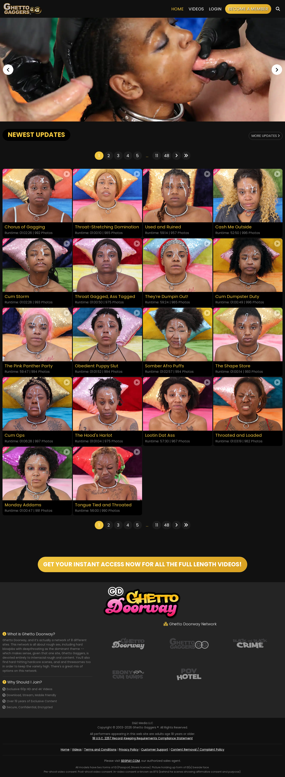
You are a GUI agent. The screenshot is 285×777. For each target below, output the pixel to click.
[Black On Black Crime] (250, 643)
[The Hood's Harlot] (107, 404)
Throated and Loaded (238, 435)
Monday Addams (23, 505)
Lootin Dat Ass (160, 435)
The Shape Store (232, 366)
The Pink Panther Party (29, 366)
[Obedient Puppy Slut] (107, 334)
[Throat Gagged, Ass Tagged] (107, 265)
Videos (196, 9)
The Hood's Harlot (93, 435)
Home (177, 9)
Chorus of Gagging (25, 227)
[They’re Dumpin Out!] (177, 265)
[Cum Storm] (37, 265)
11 (156, 156)
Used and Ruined (163, 227)
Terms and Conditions (100, 749)
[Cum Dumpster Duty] (248, 265)
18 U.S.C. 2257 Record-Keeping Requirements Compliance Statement (142, 738)
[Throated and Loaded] (248, 404)
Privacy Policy (129, 749)
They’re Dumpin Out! (166, 296)
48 (166, 156)
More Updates (264, 135)
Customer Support (154, 749)
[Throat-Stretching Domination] (107, 195)
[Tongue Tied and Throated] (107, 473)
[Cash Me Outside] (248, 195)
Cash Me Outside (233, 227)
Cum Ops (15, 435)
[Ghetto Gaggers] (189, 643)
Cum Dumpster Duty (237, 296)
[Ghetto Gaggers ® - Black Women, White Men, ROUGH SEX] (142, 69)
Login (215, 9)
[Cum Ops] (37, 404)
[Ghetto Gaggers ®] (22, 9)
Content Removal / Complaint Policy (197, 749)
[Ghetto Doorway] (128, 643)
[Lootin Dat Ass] (177, 404)
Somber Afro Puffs (164, 366)
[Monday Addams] (37, 473)
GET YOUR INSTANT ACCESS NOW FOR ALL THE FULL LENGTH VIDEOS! (142, 564)
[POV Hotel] (189, 674)
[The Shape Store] (248, 334)
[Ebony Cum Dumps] (128, 674)
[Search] (277, 9)
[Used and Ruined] (177, 195)
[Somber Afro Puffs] (177, 334)
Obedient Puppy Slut (96, 366)
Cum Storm (17, 296)
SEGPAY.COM (130, 761)
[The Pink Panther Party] (37, 334)
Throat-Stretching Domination (107, 227)
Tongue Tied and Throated (103, 505)
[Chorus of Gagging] (37, 195)
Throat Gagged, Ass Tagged (105, 296)
